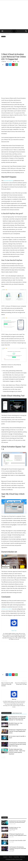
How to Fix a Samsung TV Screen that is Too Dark (21, 683)
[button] (2, 31)
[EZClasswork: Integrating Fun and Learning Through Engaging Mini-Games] (4, 731)
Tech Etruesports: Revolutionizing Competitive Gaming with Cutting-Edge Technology (17, 744)
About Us (10, 857)
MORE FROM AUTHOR (17, 713)
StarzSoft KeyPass (8, 180)
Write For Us (22, 857)
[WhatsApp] (16, 64)
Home (2, 34)
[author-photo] (14, 697)
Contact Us (5, 857)
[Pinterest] (13, 64)
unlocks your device (6, 609)
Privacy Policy (16, 857)
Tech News (7, 34)
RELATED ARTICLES (6, 713)
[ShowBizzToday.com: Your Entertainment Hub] (4, 724)
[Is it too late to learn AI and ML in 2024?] (4, 737)
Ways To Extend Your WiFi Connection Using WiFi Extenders (7, 684)
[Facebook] (7, 64)
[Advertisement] (14, 15)
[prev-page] (2, 757)
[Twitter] (10, 64)
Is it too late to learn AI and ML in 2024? (17, 840)
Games (3, 746)
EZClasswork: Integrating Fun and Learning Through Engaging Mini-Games (17, 731)
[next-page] (4, 757)
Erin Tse (4, 61)
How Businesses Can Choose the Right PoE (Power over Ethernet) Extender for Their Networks (17, 718)
